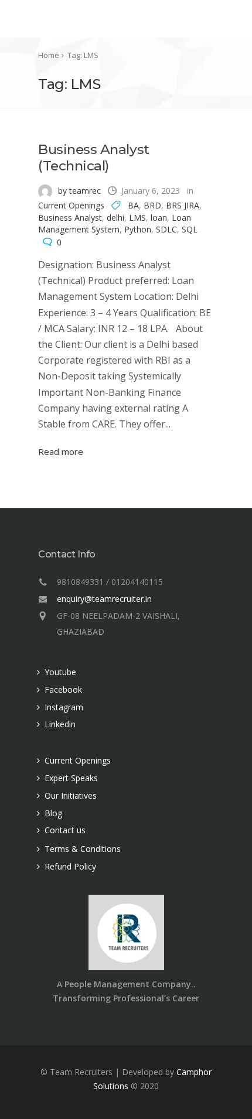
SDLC (166, 229)
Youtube (60, 671)
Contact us (65, 830)
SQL (189, 229)
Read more (60, 451)
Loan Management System (114, 223)
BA (133, 205)
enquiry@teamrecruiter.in (104, 598)
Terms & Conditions (83, 848)
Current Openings (71, 205)
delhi (115, 217)
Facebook (63, 689)
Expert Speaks (71, 777)
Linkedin (60, 724)
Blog (53, 813)
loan (159, 217)
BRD (152, 205)
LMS (137, 217)
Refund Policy (70, 866)
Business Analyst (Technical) (93, 157)
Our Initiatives (71, 795)
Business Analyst (70, 217)
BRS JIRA (182, 205)
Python (137, 229)
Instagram (64, 707)
